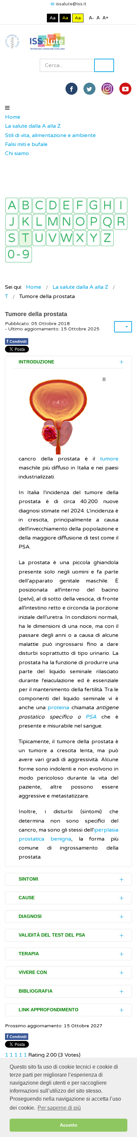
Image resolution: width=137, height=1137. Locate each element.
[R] (121, 222)
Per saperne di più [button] (59, 1108)
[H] (107, 205)
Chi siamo (17, 153)
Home (12, 117)
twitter (89, 88)
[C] (39, 205)
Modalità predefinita (30, 17)
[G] (93, 205)
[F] (80, 205)
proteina (58, 707)
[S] (12, 238)
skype (125, 88)
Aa (53, 18)
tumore (109, 458)
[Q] (107, 222)
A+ (105, 17)
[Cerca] (8, 162)
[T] (25, 238)
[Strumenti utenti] (123, 326)
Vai (104, 65)
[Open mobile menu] (7, 108)
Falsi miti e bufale (26, 144)
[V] (53, 238)
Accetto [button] (68, 1125)
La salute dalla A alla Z (33, 126)
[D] (53, 205)
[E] (66, 205)
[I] (121, 205)
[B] (25, 205)
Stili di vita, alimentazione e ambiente (50, 135)
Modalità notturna (40, 17)
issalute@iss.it (71, 4)
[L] (39, 222)
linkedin (107, 88)
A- (91, 17)
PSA (90, 717)
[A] (12, 205)
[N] (66, 222)
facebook (71, 88)
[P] (93, 222)
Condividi (17, 341)
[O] (80, 222)
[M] (53, 222)
